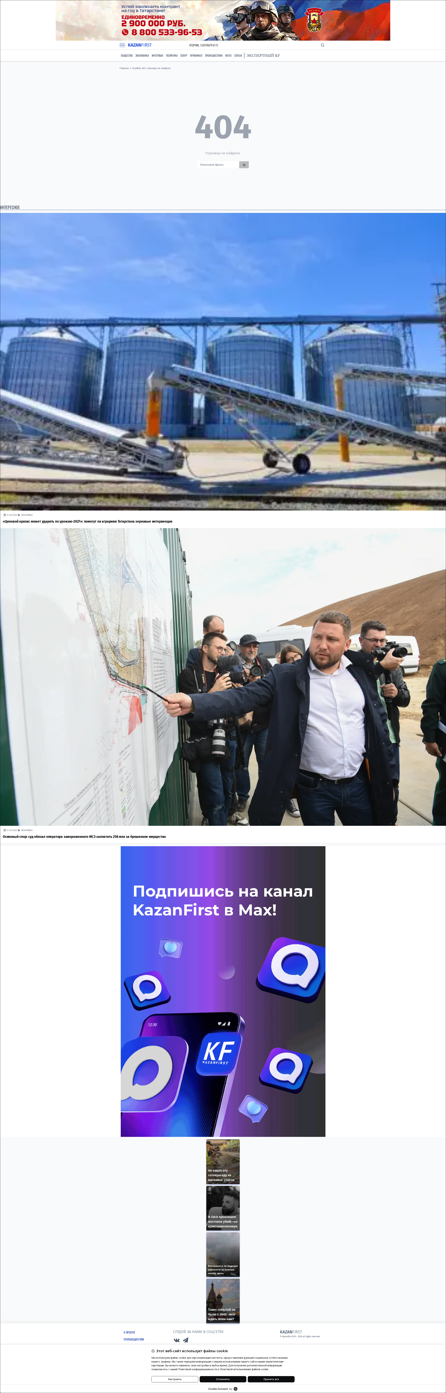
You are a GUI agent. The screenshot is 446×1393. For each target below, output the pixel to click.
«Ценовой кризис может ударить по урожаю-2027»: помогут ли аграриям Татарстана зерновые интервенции (87, 521)
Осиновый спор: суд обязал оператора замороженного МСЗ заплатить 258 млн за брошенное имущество (84, 837)
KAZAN (140, 45)
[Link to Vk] (176, 1341)
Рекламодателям (134, 1339)
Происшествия (214, 55)
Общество (127, 55)
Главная (124, 68)
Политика (172, 55)
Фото (228, 55)
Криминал (196, 55)
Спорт (183, 55)
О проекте (129, 1332)
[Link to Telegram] (185, 1341)
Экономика (142, 55)
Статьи (238, 55)
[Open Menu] (122, 45)
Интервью (157, 55)
